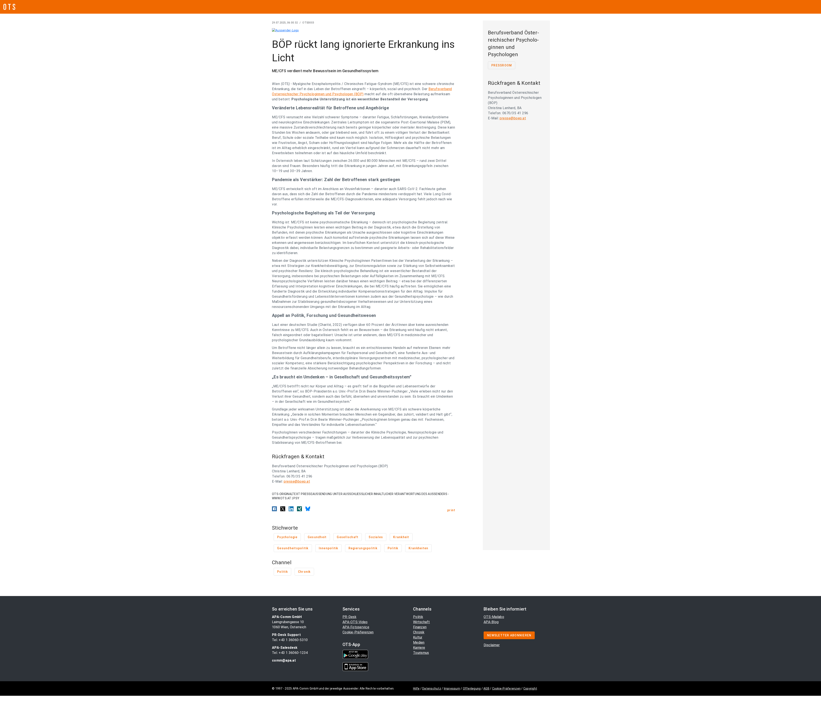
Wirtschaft (421, 622)
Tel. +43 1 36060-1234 (290, 653)
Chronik (418, 632)
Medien (419, 642)
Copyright (530, 688)
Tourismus (421, 653)
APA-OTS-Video (355, 622)
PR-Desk (349, 617)
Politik (418, 617)
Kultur (417, 637)
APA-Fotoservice (356, 627)
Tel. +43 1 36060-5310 (290, 640)
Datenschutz (431, 688)
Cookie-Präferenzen (358, 632)
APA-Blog (491, 622)
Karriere (419, 648)
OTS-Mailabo (494, 617)
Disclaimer (492, 645)
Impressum (452, 688)
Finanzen (420, 627)
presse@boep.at (297, 481)
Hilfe (416, 688)
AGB (486, 688)
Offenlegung (472, 688)
